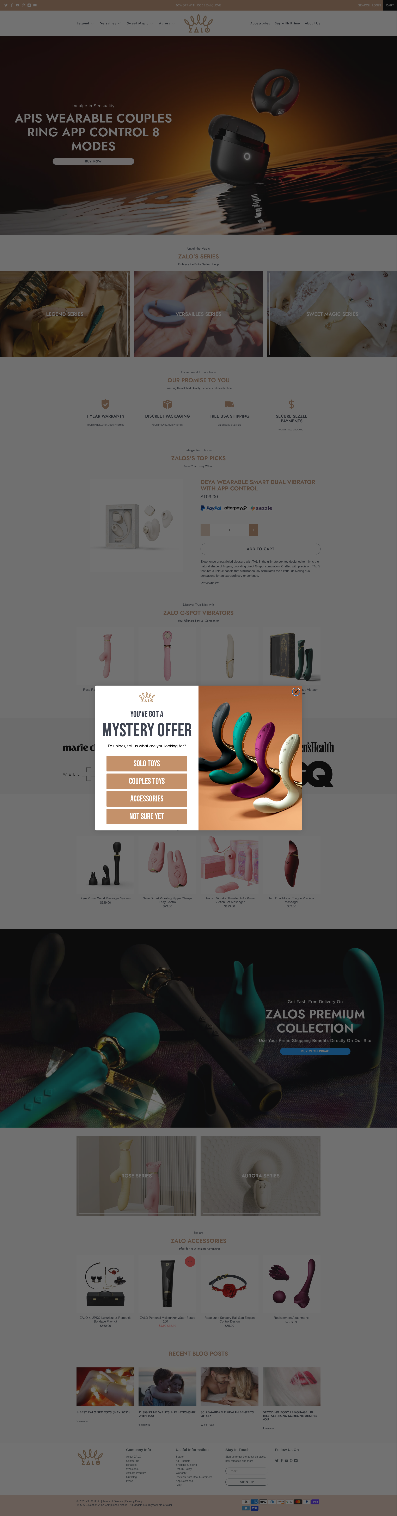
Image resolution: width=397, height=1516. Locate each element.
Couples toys (147, 781)
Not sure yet (146, 817)
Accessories (147, 799)
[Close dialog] (296, 692)
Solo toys (147, 764)
